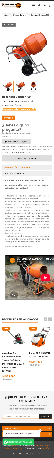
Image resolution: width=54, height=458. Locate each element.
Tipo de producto (12, 101)
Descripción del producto (18, 167)
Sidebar (10, 24)
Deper (18, 105)
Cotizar (9, 117)
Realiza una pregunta (18, 141)
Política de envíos (14, 174)
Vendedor (7, 105)
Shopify (45, 448)
